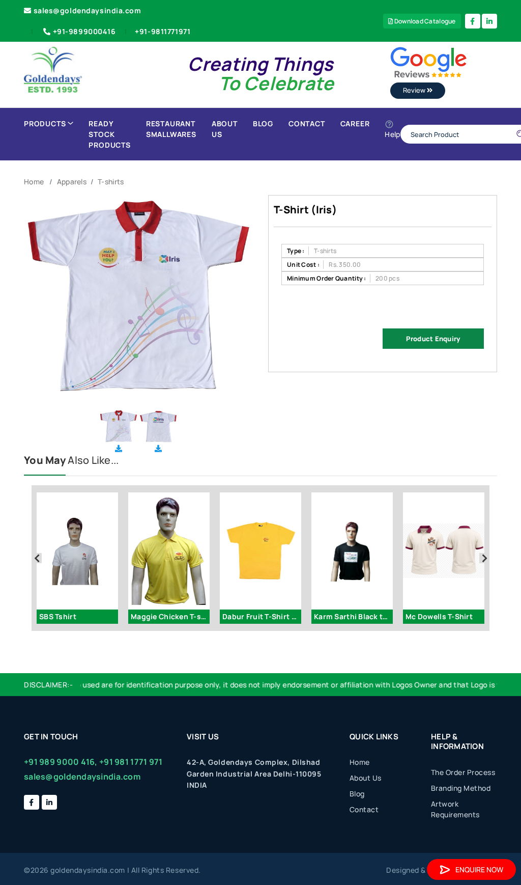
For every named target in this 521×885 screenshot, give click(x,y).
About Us (225, 129)
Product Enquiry (433, 338)
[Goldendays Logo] (53, 69)
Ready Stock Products (109, 134)
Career (355, 123)
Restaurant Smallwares (171, 129)
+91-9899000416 (84, 31)
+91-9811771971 (162, 31)
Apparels (71, 181)
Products (45, 123)
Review (415, 90)
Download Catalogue (424, 21)
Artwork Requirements (455, 809)
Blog (263, 123)
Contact (306, 123)
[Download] (118, 448)
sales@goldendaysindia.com (87, 10)
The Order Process (463, 772)
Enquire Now (479, 869)
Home (34, 181)
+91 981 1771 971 (130, 761)
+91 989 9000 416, (61, 761)
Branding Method (461, 788)
